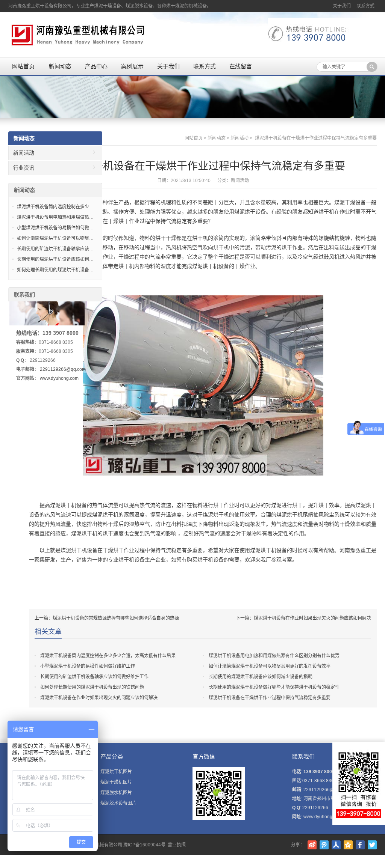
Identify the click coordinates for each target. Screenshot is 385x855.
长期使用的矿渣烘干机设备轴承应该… (55, 248)
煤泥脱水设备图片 (118, 803)
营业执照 (177, 844)
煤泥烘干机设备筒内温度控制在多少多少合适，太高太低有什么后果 (108, 655)
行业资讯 (23, 168)
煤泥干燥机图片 (116, 782)
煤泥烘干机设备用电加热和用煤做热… (55, 217)
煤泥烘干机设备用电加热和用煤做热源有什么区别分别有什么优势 (274, 655)
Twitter (372, 844)
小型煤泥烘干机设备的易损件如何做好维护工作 (87, 666)
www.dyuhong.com (59, 378)
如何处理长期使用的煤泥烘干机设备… (55, 269)
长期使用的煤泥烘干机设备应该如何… (55, 259)
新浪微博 (312, 844)
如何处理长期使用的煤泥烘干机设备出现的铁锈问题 (92, 687)
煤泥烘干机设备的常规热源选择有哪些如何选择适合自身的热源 (116, 618)
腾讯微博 (324, 844)
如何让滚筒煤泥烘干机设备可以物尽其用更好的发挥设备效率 (269, 666)
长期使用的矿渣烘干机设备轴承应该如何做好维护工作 (94, 676)
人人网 (336, 844)
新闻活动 (239, 138)
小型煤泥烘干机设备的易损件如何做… (55, 227)
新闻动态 (60, 66)
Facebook (360, 844)
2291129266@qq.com (63, 369)
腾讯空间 (348, 844)
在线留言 (240, 66)
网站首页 (23, 66)
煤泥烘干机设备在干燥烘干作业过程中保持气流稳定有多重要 (269, 697)
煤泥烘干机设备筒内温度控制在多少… (55, 206)
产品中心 (96, 66)
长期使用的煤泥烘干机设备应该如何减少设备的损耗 (260, 676)
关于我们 (342, 6)
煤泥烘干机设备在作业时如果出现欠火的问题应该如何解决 (312, 618)
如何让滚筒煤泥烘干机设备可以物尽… (55, 238)
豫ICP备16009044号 (144, 844)
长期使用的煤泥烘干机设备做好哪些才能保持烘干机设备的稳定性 (274, 687)
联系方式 (365, 6)
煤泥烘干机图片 (116, 771)
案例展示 (132, 66)
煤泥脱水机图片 (116, 792)
